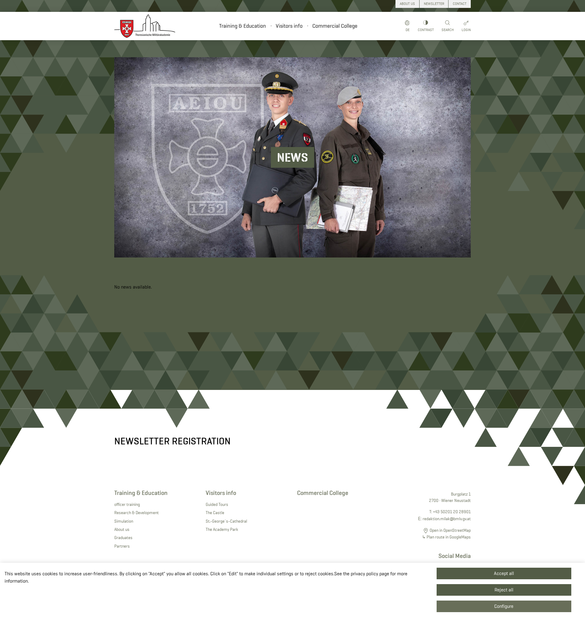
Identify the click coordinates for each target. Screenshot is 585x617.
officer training (127, 504)
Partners (122, 546)
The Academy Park (222, 529)
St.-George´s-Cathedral (226, 521)
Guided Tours (217, 504)
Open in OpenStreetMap (450, 530)
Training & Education (242, 26)
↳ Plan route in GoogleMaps (446, 537)
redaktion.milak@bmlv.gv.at (447, 518)
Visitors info (289, 26)
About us (121, 529)
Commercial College (334, 26)
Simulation (123, 521)
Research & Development (136, 512)
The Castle (215, 512)
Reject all (504, 590)
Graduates (123, 537)
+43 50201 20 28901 (452, 511)
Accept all (504, 573)
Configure (503, 606)
